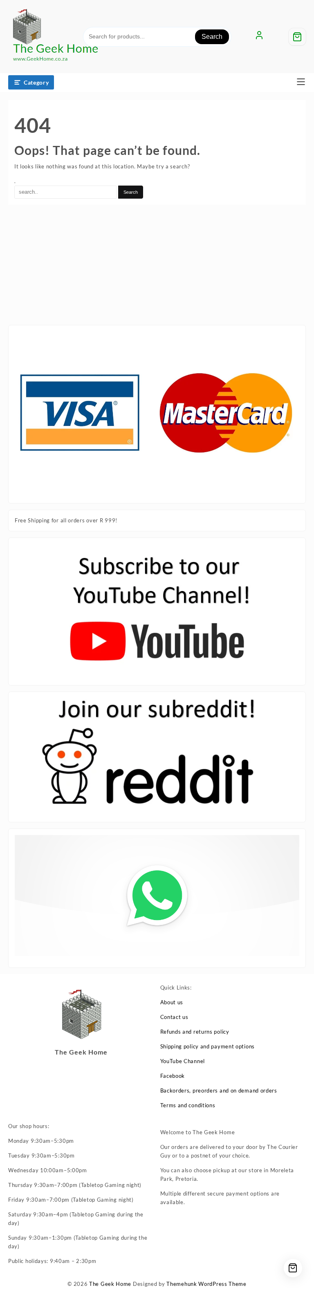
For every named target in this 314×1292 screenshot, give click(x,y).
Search (212, 36)
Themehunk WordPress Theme (206, 1284)
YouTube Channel (182, 1061)
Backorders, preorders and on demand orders (218, 1090)
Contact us (174, 1017)
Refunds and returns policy (194, 1031)
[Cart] (297, 37)
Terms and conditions (187, 1105)
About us (172, 1002)
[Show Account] (259, 36)
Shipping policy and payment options (207, 1046)
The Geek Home (110, 1284)
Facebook (172, 1076)
